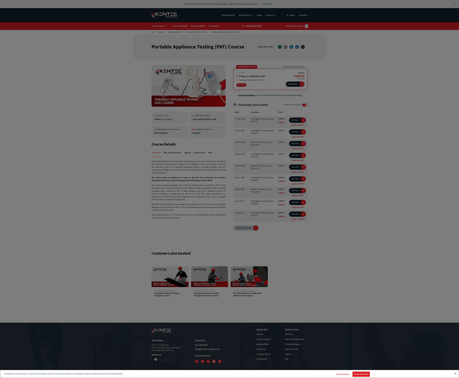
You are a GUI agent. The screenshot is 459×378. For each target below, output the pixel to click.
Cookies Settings (343, 374)
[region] (229, 374)
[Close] (455, 373)
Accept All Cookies (361, 374)
